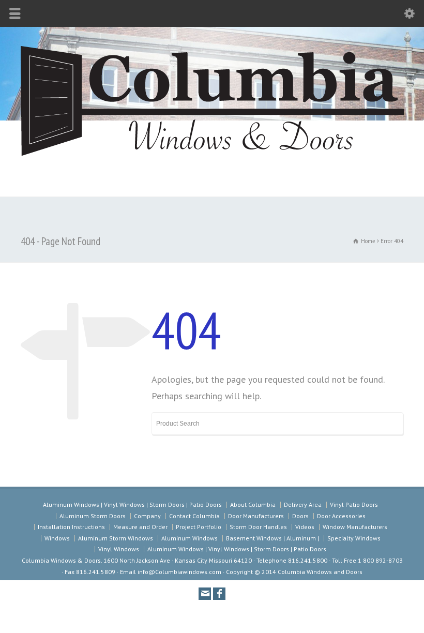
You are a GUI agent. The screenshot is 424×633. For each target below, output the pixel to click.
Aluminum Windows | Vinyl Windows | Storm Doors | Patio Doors (132, 504)
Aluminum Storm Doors (92, 516)
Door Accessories (341, 516)
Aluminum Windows (189, 538)
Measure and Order (140, 527)
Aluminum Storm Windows (115, 538)
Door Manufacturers (256, 516)
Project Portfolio (198, 527)
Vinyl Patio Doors (354, 504)
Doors (300, 516)
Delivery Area (303, 504)
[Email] (205, 593)
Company (147, 516)
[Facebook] (219, 593)
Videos (304, 527)
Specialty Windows (354, 538)
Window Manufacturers (355, 527)
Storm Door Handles (258, 527)
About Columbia (253, 504)
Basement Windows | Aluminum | (272, 538)
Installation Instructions (71, 527)
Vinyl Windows (118, 549)
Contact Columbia (194, 516)
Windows (57, 538)
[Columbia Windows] (212, 158)
